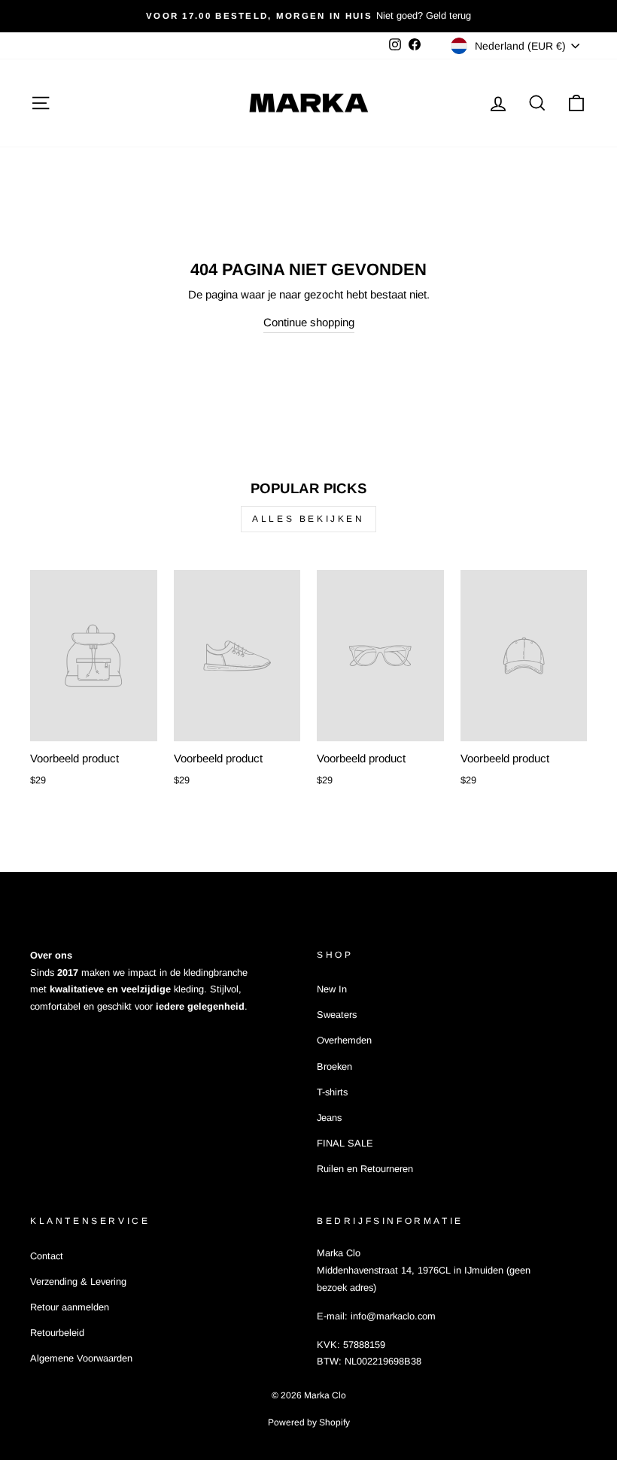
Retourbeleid (57, 1332)
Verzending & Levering (78, 1281)
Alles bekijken (308, 518)
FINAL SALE (345, 1143)
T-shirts (332, 1092)
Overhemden (344, 1040)
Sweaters (337, 1014)
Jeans (329, 1117)
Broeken (334, 1066)
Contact (46, 1256)
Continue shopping (308, 322)
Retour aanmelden (69, 1307)
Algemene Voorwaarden (81, 1358)
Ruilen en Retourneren (365, 1168)
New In (332, 989)
